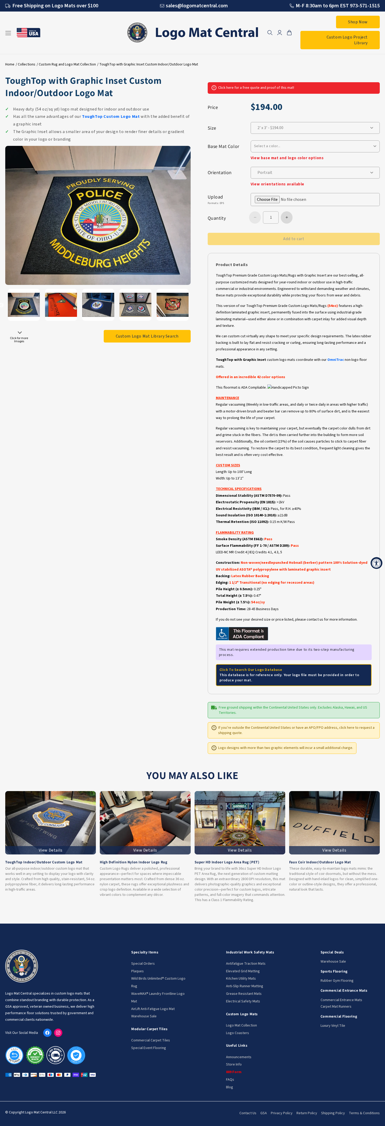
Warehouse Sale (144, 1016)
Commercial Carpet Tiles (150, 1040)
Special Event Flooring (148, 1048)
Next (19, 333)
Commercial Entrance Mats (341, 1000)
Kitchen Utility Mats (241, 978)
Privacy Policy (282, 1113)
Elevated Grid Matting (243, 971)
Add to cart (293, 239)
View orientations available (277, 184)
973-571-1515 (365, 5)
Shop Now (358, 22)
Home (9, 64)
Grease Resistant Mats (244, 993)
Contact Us (247, 1113)
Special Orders (143, 963)
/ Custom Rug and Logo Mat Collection (66, 64)
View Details (51, 850)
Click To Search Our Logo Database (250, 669)
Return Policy (306, 1113)
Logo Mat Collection (241, 1025)
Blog (229, 1087)
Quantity (217, 218)
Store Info (234, 1064)
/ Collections (25, 64)
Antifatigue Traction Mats (246, 963)
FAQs (230, 1079)
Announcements (238, 1057)
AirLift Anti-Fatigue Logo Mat (153, 1009)
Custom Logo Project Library (347, 40)
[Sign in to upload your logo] (315, 199)
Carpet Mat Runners (336, 1006)
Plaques (137, 971)
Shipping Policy (333, 1113)
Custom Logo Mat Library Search (147, 336)
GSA (263, 1113)
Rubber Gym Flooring (337, 980)
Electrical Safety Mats (243, 1001)
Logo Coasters (237, 1033)
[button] (269, 32)
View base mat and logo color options (287, 158)
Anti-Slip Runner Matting (244, 986)
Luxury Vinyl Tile (333, 1025)
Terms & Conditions (364, 1113)
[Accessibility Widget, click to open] (376, 563)
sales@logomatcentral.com (197, 5)
